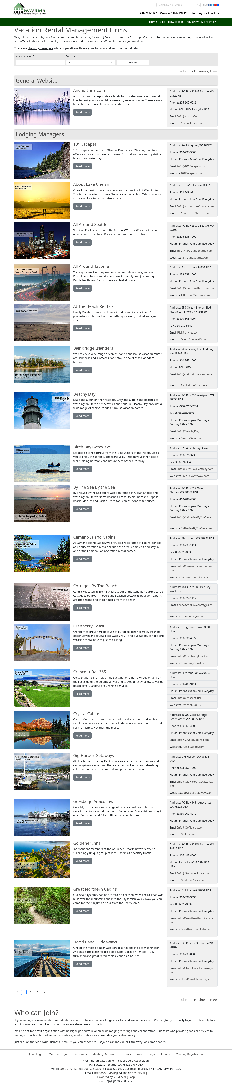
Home (153, 22)
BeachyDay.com (191, 438)
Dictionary (80, 1054)
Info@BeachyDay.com (191, 431)
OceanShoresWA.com (194, 339)
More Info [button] (207, 22)
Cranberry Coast (88, 626)
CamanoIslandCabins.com (197, 577)
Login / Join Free (209, 13)
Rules (139, 1054)
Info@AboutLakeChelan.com (195, 206)
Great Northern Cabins (95, 889)
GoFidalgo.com (190, 834)
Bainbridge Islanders (93, 348)
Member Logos (58, 1054)
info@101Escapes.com (191, 166)
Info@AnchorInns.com (191, 116)
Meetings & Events (104, 1054)
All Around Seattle (90, 224)
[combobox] (176, 5)
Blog (162, 22)
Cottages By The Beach (95, 586)
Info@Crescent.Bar (189, 698)
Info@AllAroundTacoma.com (195, 288)
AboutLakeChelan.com (195, 213)
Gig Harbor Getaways (93, 755)
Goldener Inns (87, 843)
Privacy (126, 1054)
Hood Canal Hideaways (95, 942)
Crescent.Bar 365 (89, 672)
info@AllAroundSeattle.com (195, 250)
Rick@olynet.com (188, 332)
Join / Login (36, 1054)
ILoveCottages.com (193, 616)
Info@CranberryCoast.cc (193, 656)
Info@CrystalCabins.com (193, 740)
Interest (71, 56)
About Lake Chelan (91, 184)
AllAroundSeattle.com (195, 257)
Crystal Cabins (86, 713)
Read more (82, 112)
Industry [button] (191, 22)
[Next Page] (44, 992)
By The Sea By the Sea (94, 487)
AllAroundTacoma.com (195, 295)
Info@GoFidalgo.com (190, 827)
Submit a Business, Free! (198, 71)
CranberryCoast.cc (192, 663)
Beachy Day (84, 394)
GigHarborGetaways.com (197, 793)
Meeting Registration (189, 1054)
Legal (152, 1054)
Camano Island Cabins (94, 537)
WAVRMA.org (138, 1073)
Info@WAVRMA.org (105, 1073)
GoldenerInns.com (193, 880)
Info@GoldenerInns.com (193, 873)
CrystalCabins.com (192, 747)
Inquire (165, 1054)
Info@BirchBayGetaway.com (195, 469)
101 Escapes (85, 144)
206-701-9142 (148, 13)
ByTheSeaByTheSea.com (196, 528)
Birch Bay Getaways (92, 447)
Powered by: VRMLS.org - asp (116, 1077)
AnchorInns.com (89, 90)
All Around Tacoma (91, 266)
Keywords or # (25, 56)
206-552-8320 (92, 1069)
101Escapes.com (191, 173)
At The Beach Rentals (93, 306)
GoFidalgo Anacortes (93, 801)
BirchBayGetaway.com (195, 476)
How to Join (175, 22)
